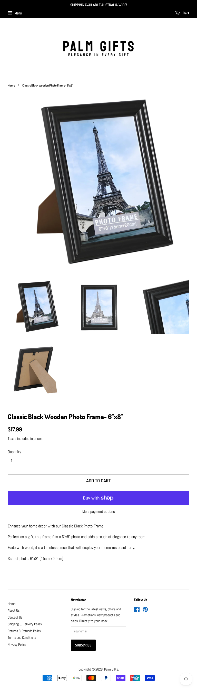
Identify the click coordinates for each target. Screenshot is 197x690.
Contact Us (15, 617)
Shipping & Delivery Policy (25, 624)
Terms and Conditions (22, 637)
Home (11, 85)
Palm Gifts (111, 669)
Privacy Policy (17, 644)
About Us (13, 610)
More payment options (98, 511)
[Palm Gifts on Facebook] (137, 610)
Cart (185, 13)
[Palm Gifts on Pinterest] (145, 610)
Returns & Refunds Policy (24, 631)
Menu (18, 13)
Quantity (14, 451)
